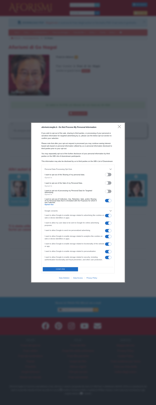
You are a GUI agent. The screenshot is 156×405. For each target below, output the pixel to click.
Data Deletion (64, 278)
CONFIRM (60, 269)
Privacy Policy (92, 278)
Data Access (78, 278)
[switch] (108, 174)
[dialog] (78, 203)
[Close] (120, 127)
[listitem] (78, 169)
